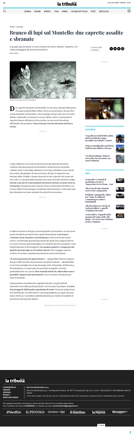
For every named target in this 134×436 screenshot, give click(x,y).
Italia (56, 11)
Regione (37, 11)
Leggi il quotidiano (113, 3)
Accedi (129, 3)
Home (12, 26)
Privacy (6, 395)
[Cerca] (4, 11)
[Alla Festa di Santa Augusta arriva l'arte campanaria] (120, 189)
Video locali (104, 11)
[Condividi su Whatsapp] (122, 48)
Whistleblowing (10, 397)
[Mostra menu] (4, 3)
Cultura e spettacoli (79, 11)
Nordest (47, 11)
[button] (104, 108)
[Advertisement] (67, 18)
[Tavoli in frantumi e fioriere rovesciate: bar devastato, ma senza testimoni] (120, 159)
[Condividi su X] (118, 48)
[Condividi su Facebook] (111, 48)
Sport (93, 11)
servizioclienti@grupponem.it (65, 406)
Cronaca (27, 11)
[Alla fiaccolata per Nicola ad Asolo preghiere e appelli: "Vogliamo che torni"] (120, 207)
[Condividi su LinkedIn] (115, 48)
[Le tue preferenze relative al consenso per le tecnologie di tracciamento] (130, 432)
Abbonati (123, 3)
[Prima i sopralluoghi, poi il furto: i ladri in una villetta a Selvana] (120, 149)
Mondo (65, 11)
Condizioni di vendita (9, 388)
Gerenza (7, 392)
